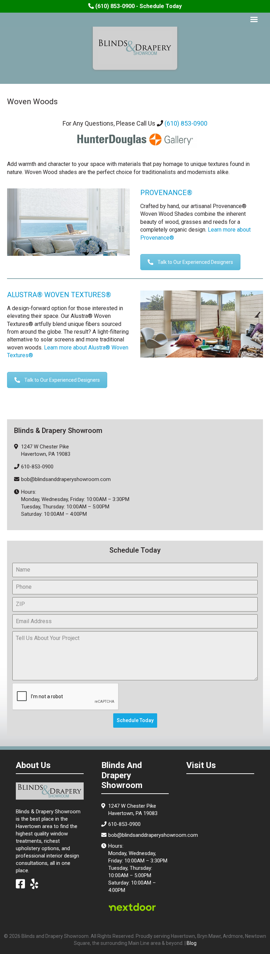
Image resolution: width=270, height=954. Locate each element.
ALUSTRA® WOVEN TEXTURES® (59, 295)
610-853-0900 (37, 466)
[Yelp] (34, 886)
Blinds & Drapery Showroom (135, 47)
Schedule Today (135, 720)
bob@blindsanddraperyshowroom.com (66, 479)
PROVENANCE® (166, 192)
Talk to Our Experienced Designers (195, 262)
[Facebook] (20, 886)
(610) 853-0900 (186, 123)
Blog (192, 943)
